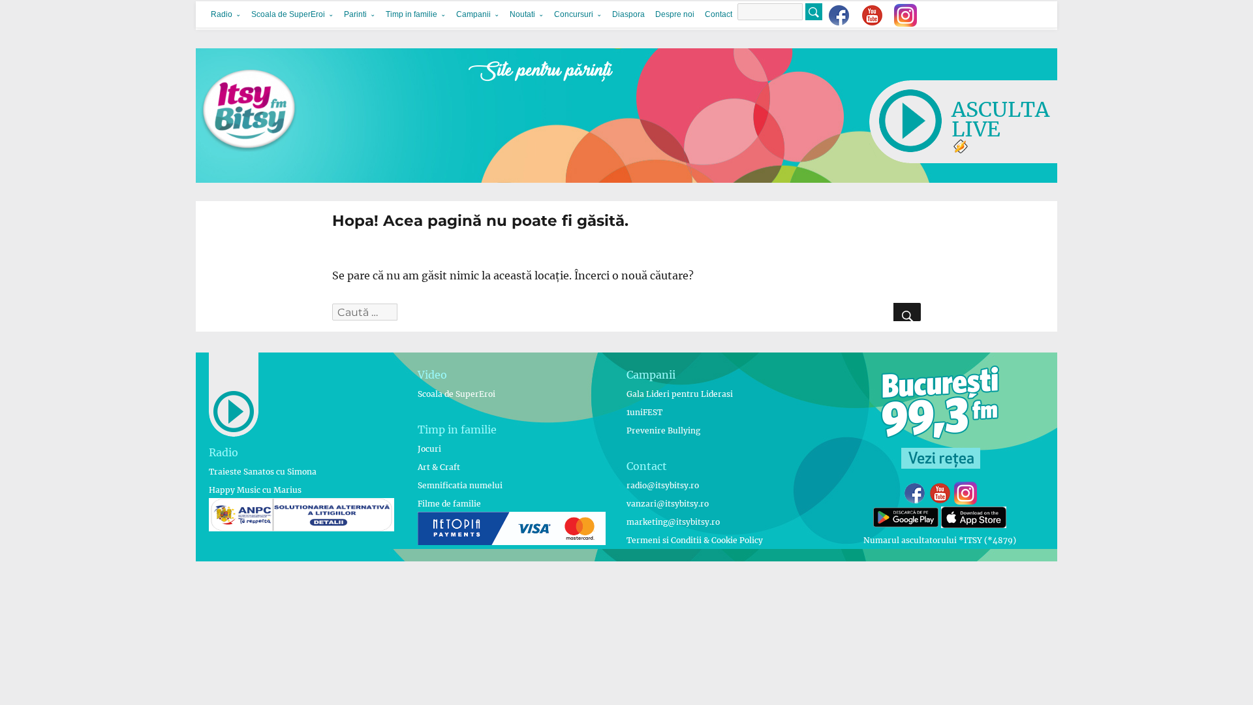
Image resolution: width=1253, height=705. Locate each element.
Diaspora (628, 14)
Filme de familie (449, 504)
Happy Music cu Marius (255, 490)
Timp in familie (411, 14)
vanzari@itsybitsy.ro (667, 504)
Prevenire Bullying (663, 430)
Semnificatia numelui (460, 485)
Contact (718, 14)
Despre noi (674, 14)
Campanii (473, 14)
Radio (221, 14)
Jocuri (429, 449)
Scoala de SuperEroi (288, 14)
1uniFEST (644, 412)
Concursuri (573, 14)
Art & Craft (439, 467)
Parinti (355, 14)
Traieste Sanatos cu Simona (263, 472)
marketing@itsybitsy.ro (673, 522)
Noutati (522, 14)
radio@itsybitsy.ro (662, 485)
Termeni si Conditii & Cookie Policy (694, 540)
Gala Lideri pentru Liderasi (679, 394)
